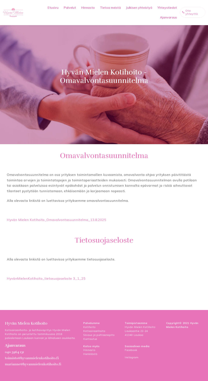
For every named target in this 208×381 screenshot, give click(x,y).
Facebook (131, 350)
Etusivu (53, 7)
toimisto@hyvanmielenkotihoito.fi (32, 358)
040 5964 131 (14, 352)
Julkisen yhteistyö (139, 7)
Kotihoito (89, 327)
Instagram (131, 357)
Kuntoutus (90, 338)
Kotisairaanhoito (94, 331)
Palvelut (70, 7)
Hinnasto (88, 7)
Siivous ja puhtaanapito (99, 334)
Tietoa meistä (110, 7)
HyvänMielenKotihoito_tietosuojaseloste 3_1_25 (46, 278)
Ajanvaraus (168, 17)
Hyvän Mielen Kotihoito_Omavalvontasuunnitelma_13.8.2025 (56, 220)
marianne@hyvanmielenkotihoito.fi (33, 364)
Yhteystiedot (167, 7)
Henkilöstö (90, 354)
